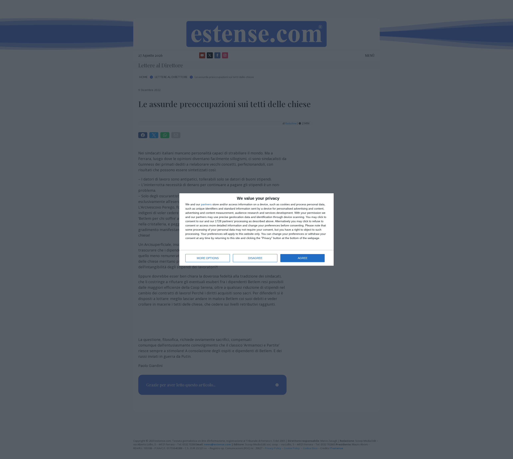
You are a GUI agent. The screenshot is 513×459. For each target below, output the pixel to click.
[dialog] (256, 229)
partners (206, 204)
